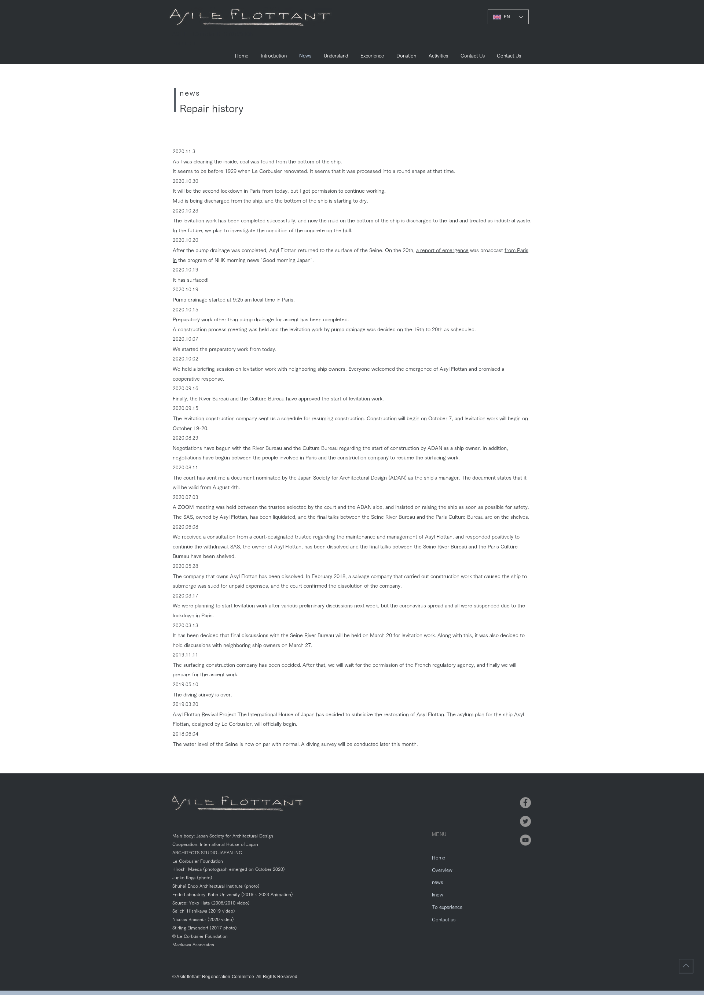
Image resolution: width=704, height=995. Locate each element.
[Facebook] (525, 802)
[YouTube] (525, 840)
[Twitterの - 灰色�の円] (525, 821)
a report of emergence (442, 250)
